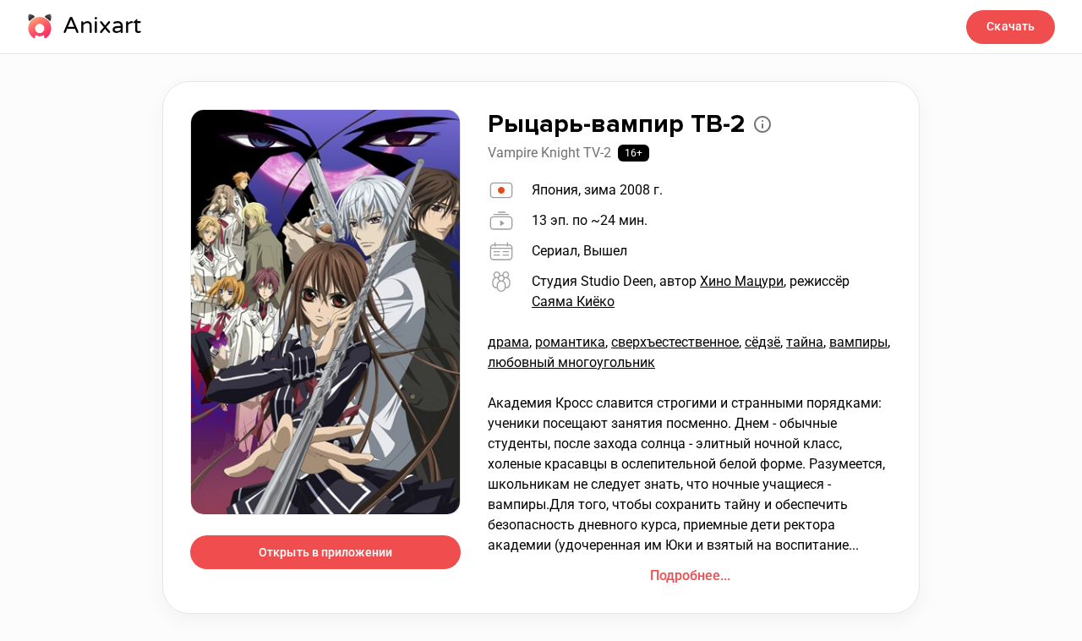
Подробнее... (690, 575)
